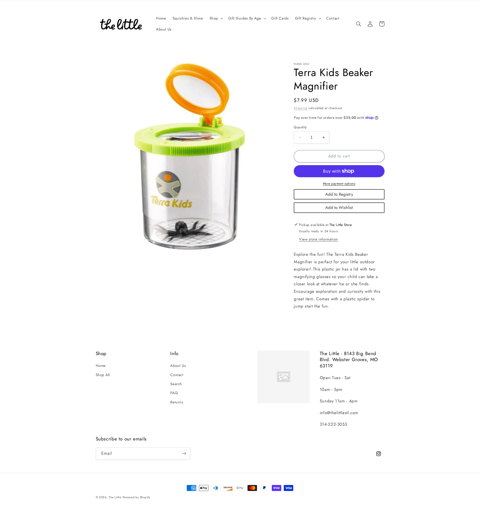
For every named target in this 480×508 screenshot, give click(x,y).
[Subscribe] (184, 453)
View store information (318, 239)
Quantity (300, 127)
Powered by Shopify (136, 497)
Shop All (103, 375)
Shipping (300, 108)
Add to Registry (339, 194)
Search (176, 384)
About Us (178, 365)
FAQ (174, 393)
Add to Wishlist (339, 207)
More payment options (339, 183)
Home (101, 365)
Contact (176, 375)
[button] (215, 18)
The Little (115, 497)
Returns (176, 402)
